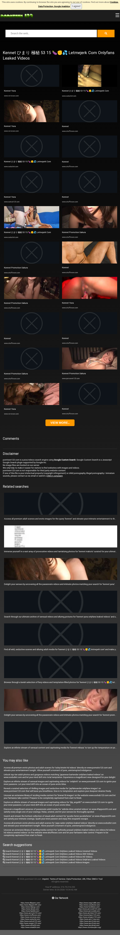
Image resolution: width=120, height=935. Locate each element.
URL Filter (86, 879)
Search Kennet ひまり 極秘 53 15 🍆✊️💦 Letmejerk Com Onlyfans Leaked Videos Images (47, 862)
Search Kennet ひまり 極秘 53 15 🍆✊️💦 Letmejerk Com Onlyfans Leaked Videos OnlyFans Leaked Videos (55, 859)
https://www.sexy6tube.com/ (89, 905)
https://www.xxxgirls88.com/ (89, 903)
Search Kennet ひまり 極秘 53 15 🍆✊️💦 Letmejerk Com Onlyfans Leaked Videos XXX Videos (49, 854)
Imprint (45, 879)
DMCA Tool (97, 879)
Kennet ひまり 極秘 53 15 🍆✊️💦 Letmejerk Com (27, 161)
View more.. (60, 422)
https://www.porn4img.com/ (90, 925)
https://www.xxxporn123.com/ (30, 923)
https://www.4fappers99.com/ (30, 905)
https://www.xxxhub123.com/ (30, 921)
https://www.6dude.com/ (30, 909)
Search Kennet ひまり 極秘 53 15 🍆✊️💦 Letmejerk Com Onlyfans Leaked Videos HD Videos (48, 856)
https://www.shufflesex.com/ (30, 915)
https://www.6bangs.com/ (30, 907)
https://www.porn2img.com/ (90, 921)
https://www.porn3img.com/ (90, 923)
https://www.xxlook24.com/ (30, 927)
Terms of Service (57, 879)
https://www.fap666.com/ (30, 911)
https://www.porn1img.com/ (90, 919)
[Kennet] (31, 333)
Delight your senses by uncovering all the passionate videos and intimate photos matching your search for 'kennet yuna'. (59, 584)
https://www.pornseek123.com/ (89, 909)
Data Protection (73, 879)
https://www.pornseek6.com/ (89, 911)
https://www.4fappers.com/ (30, 903)
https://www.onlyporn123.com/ (89, 917)
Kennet (7, 338)
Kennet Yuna (10, 90)
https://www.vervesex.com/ (30, 917)
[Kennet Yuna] (31, 86)
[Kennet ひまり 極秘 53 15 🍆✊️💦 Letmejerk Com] (31, 156)
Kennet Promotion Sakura (16, 267)
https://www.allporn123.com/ (89, 915)
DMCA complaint (55, 475)
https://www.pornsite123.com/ (30, 913)
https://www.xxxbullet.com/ (30, 919)
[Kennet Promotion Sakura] (31, 263)
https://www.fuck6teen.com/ (89, 907)
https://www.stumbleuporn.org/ (89, 927)
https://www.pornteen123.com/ (89, 913)
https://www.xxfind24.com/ (30, 925)
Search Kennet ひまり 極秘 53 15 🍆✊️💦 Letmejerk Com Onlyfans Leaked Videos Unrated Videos (51, 851)
